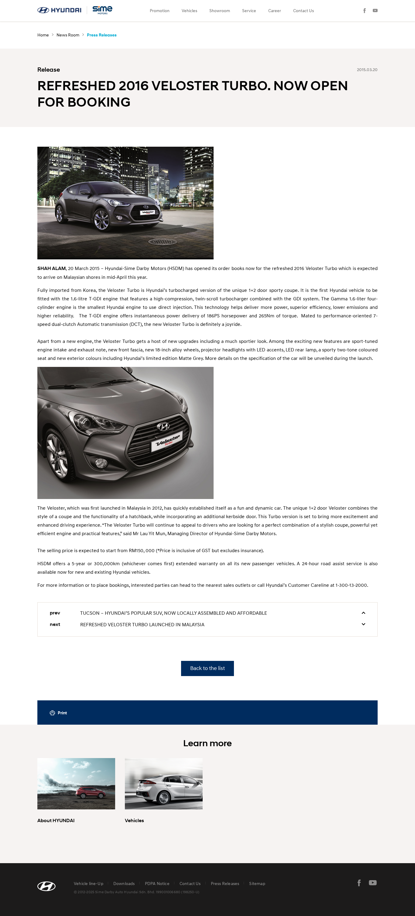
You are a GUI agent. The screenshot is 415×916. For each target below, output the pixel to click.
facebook (359, 883)
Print (62, 712)
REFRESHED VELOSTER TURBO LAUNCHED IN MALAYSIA (142, 624)
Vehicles (189, 10)
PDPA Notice (157, 883)
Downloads (124, 883)
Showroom (219, 10)
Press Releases (225, 883)
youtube (373, 883)
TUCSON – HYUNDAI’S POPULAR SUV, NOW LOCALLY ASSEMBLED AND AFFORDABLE (173, 613)
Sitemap (257, 883)
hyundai (75, 10)
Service (249, 10)
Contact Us (303, 10)
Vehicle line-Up (88, 883)
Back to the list (207, 668)
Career (274, 10)
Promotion (160, 10)
